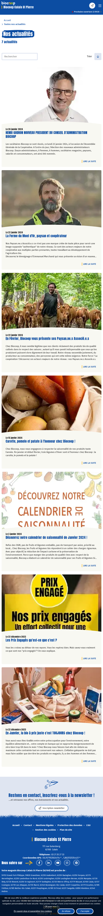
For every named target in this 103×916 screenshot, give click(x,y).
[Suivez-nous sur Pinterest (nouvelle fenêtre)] (76, 862)
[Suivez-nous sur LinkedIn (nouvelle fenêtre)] (48, 862)
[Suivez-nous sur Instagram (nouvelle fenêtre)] (67, 862)
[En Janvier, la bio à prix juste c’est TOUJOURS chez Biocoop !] (51, 696)
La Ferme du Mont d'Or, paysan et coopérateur (36, 236)
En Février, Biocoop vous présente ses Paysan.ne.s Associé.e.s (47, 339)
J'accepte (84, 911)
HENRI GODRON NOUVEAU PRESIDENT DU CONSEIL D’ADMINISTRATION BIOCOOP (46, 135)
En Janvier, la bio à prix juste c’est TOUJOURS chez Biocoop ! (45, 733)
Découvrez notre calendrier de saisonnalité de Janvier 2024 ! (46, 538)
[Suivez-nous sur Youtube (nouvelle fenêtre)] (57, 862)
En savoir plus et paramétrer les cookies (33, 911)
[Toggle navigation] (99, 6)
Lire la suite (90, 161)
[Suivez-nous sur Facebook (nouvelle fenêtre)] (39, 862)
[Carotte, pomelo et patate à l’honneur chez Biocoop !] (51, 405)
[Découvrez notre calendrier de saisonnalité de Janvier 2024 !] (51, 501)
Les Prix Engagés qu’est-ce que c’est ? (31, 640)
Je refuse (66, 911)
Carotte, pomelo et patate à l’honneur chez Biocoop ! (40, 441)
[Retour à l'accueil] (8, 3)
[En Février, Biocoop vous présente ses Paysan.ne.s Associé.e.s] (51, 302)
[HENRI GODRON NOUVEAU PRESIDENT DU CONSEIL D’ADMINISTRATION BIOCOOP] (51, 96)
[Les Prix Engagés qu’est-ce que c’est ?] (51, 603)
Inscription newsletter (54, 808)
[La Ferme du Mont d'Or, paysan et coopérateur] (51, 199)
